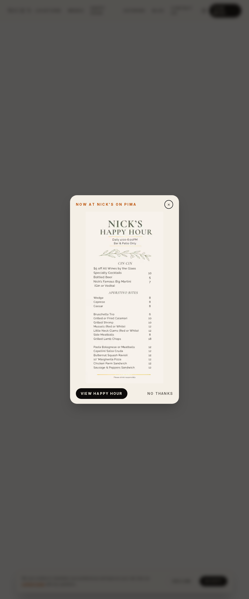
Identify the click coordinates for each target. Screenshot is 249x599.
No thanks (160, 393)
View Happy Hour (102, 393)
